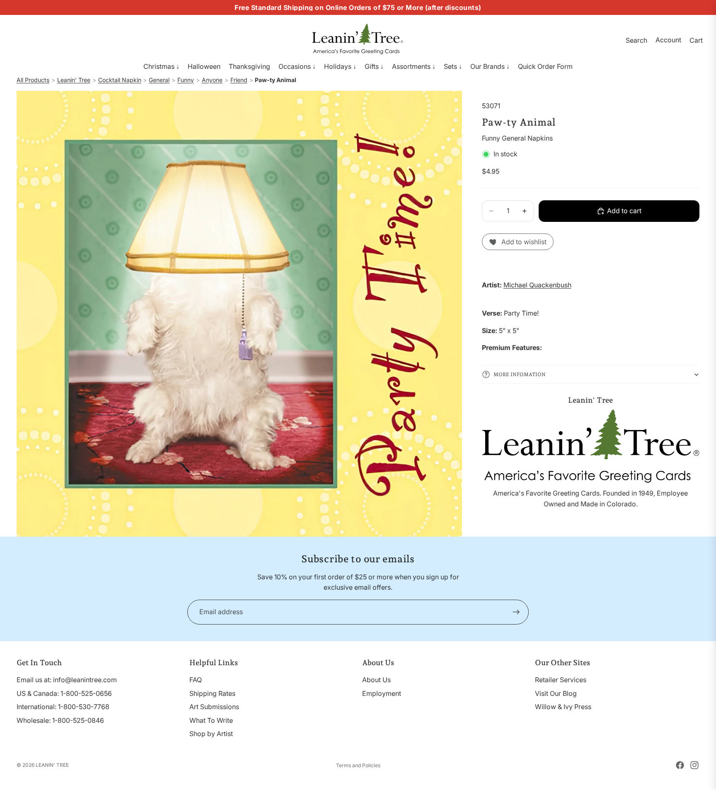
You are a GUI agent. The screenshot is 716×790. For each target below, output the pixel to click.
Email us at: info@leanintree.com (67, 680)
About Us (376, 680)
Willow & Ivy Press (563, 706)
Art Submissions (214, 706)
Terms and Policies (358, 765)
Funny (185, 79)
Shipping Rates (212, 693)
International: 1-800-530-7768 (63, 706)
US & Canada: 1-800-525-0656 (64, 693)
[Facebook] (680, 765)
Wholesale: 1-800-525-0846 (60, 720)
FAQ (195, 680)
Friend (238, 79)
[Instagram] (694, 765)
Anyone (212, 79)
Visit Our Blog (556, 693)
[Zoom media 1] (239, 314)
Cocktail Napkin (119, 79)
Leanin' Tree (73, 79)
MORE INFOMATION (519, 374)
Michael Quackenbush (537, 285)
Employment (381, 693)
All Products (33, 79)
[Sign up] (516, 612)
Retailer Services (560, 680)
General (159, 79)
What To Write (211, 720)
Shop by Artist (211, 733)
